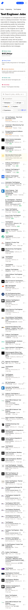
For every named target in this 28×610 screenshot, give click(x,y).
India (17, 164)
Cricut (6, 344)
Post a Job (20, 3)
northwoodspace (9, 310)
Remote (9, 172)
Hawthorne (13, 356)
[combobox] (15, 98)
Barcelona (14, 237)
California (13, 121)
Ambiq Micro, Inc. (9, 547)
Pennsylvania (14, 369)
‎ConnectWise (8, 164)
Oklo (6, 363)
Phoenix (11, 447)
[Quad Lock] (2, 574)
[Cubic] (2, 231)
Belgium (15, 383)
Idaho (10, 363)
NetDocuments (9, 177)
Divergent (7, 596)
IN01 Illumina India (9, 395)
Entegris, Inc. (8, 245)
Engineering (9, 9)
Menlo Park (8, 288)
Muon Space (8, 303)
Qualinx (7, 569)
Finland (18, 412)
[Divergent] (2, 597)
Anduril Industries (9, 251)
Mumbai (7, 205)
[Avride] (2, 467)
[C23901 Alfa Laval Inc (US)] (2, 210)
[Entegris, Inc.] (2, 244)
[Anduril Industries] (2, 251)
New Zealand (12, 231)
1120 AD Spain (8, 194)
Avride (7, 468)
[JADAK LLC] (2, 237)
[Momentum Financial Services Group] (2, 295)
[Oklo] (2, 362)
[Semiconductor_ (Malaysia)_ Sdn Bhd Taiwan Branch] (2, 224)
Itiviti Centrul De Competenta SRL (13, 183)
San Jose (7, 304)
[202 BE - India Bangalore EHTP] (2, 202)
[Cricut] (2, 342)
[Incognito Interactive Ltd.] (2, 336)
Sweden (20, 321)
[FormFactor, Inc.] (2, 217)
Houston (7, 491)
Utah (10, 344)
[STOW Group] (2, 383)
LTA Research (8, 258)
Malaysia (8, 226)
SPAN (6, 419)
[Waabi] (2, 369)
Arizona (16, 447)
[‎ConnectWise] (2, 164)
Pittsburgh (7, 369)
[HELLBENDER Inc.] (2, 377)
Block (6, 282)
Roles (2, 9)
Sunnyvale (8, 121)
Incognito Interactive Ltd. (11, 336)
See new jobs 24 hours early (13, 155)
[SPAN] (2, 419)
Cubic (6, 231)
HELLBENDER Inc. (9, 376)
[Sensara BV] (2, 561)
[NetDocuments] (2, 177)
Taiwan (14, 245)
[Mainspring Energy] (2, 288)
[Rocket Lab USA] (2, 141)
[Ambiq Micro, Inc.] (2, 547)
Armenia (7, 185)
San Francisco (12, 419)
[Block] (2, 281)
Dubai (6, 135)
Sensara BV (8, 561)
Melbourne (14, 574)
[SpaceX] (2, 355)
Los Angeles (8, 312)
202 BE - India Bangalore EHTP (13, 204)
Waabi (6, 368)
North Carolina (16, 388)
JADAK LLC (8, 237)
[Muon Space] (2, 303)
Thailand (15, 128)
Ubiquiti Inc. (8, 266)
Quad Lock (8, 574)
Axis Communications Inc (11, 321)
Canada (20, 336)
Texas (15, 217)
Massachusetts (9, 455)
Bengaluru (7, 606)
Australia (20, 574)
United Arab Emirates (14, 135)
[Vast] (2, 482)
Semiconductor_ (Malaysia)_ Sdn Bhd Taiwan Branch (13, 224)
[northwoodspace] (2, 312)
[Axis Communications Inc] (2, 320)
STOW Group (8, 383)
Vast (6, 484)
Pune (14, 164)
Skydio (7, 427)
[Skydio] (2, 425)
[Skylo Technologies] (2, 403)
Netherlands (14, 563)
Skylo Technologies (10, 403)
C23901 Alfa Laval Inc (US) (11, 210)
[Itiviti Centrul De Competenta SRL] (2, 185)
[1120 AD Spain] (2, 193)
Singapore (11, 282)
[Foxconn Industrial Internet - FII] (2, 490)
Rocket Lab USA (9, 142)
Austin (10, 468)
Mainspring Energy (10, 287)
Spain (18, 237)
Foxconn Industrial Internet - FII (12, 490)
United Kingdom (19, 395)
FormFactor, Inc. (9, 217)
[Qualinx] (2, 568)
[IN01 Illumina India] (2, 395)
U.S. (17, 121)
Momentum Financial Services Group (14, 295)
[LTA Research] (2, 259)
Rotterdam (7, 563)
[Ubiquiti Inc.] (2, 265)
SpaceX (7, 356)
